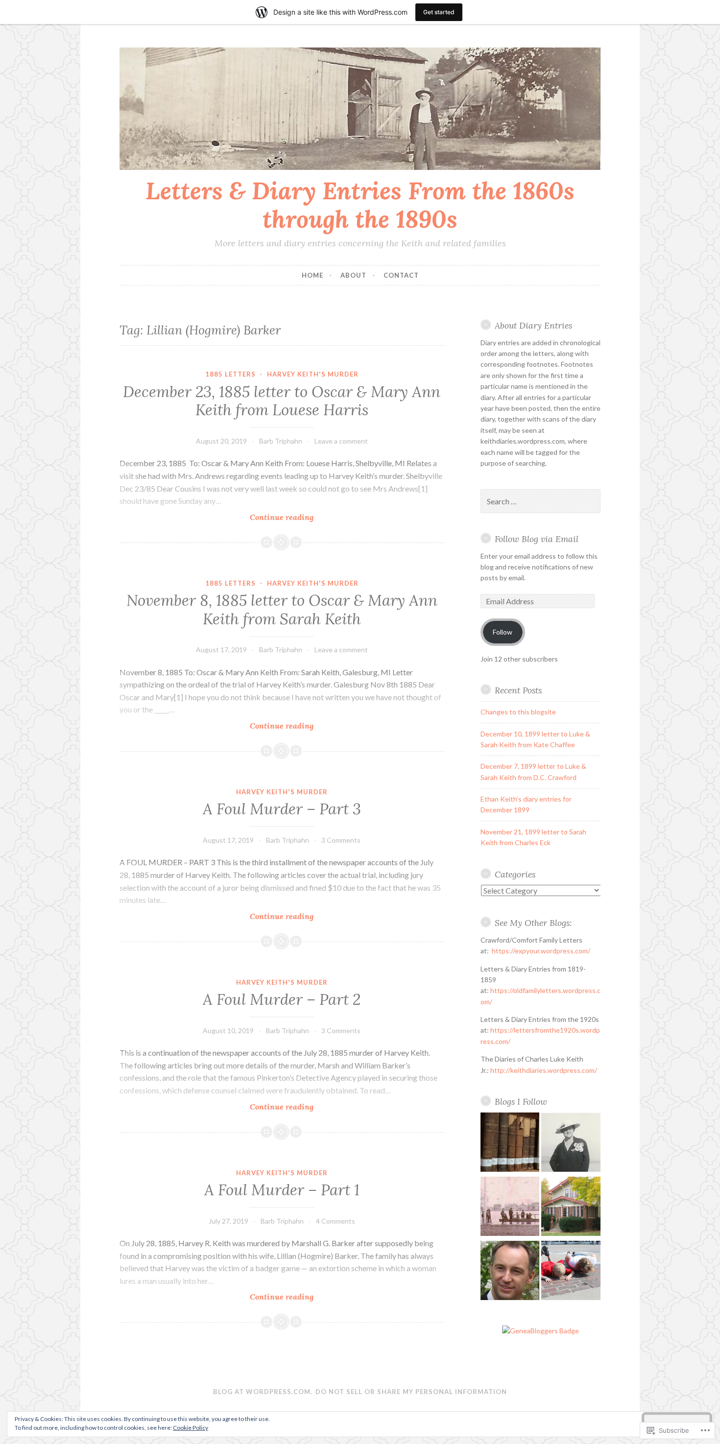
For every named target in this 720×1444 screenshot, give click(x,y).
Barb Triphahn (280, 441)
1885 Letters (230, 374)
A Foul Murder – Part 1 (282, 1190)
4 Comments (335, 1221)
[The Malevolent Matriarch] (570, 1144)
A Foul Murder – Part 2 (281, 999)
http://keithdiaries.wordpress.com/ (543, 1070)
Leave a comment (341, 441)
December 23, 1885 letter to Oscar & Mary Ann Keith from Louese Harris (281, 401)
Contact (401, 275)
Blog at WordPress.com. (262, 1392)
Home (312, 275)
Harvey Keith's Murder (313, 374)
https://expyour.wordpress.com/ (541, 951)
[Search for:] (540, 501)
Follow (502, 632)
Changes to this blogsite (518, 712)
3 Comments (340, 840)
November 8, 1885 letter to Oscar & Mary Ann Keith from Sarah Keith (281, 610)
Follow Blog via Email (536, 538)
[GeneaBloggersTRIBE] (540, 1330)
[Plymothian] (510, 1272)
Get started (439, 12)
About (353, 275)
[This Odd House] (570, 1208)
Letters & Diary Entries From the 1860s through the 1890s (360, 205)
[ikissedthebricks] (570, 1272)
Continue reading (216, 517)
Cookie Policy (190, 1427)
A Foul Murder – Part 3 (282, 809)
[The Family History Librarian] (510, 1144)
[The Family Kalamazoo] (510, 1208)
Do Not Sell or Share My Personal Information (411, 1392)
